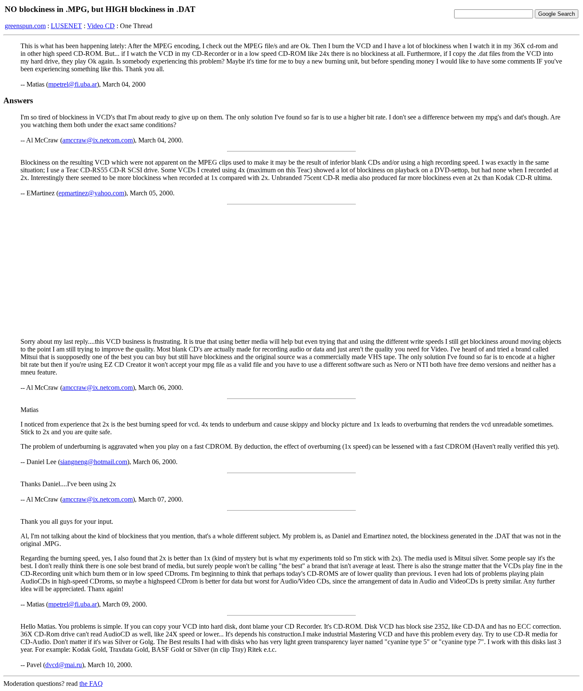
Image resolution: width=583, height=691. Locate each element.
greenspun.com (25, 25)
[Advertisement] (291, 271)
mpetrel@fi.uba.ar (72, 84)
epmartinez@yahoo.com (91, 193)
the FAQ (91, 683)
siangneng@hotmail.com (93, 461)
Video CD (101, 25)
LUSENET (66, 25)
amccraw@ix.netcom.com (97, 140)
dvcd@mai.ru (63, 664)
